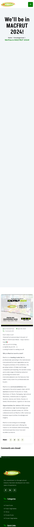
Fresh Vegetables (10, 509)
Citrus (7, 512)
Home (10, 38)
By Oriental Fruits (9, 329)
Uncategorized (19, 38)
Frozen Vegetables (11, 518)
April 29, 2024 (22, 329)
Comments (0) (9, 331)
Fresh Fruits (9, 505)
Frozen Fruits (9, 515)
